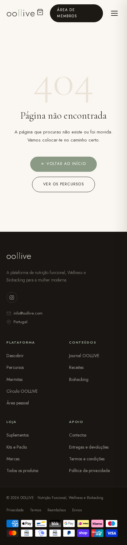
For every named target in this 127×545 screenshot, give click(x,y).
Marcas (12, 459)
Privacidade (15, 510)
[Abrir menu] (114, 13)
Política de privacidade (89, 470)
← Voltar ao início (63, 164)
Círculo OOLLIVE (22, 391)
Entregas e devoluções (89, 447)
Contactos (77, 435)
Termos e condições (86, 459)
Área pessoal (17, 403)
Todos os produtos (22, 470)
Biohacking (78, 379)
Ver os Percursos (63, 184)
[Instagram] (11, 297)
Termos (35, 510)
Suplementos (17, 435)
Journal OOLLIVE (84, 356)
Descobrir (15, 356)
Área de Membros (67, 13)
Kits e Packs (16, 447)
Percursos (15, 367)
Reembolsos (56, 510)
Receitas (76, 367)
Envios (77, 510)
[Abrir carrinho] (40, 13)
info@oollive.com (28, 313)
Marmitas (14, 379)
